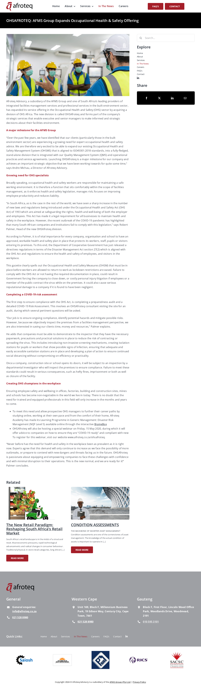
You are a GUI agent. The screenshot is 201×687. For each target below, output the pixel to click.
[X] (159, 98)
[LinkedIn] (172, 98)
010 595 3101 (151, 621)
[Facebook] (146, 98)
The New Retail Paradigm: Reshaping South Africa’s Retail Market (34, 529)
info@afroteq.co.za (24, 611)
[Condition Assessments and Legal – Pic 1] (100, 488)
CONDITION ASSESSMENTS (95, 524)
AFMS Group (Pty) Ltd (120, 682)
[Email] (185, 98)
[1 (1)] (35, 488)
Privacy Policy (139, 682)
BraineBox (100, 424)
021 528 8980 (20, 617)
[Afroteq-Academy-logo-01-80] (20, 584)
